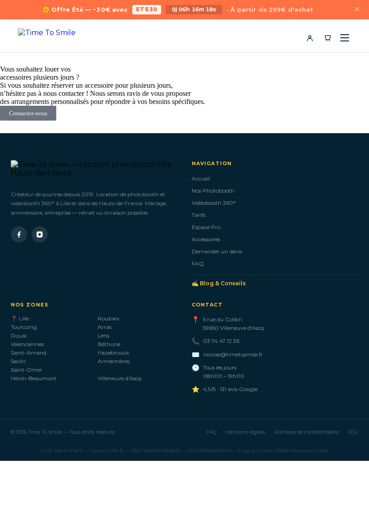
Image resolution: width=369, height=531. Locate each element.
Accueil (201, 178)
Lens (103, 335)
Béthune (109, 344)
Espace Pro (206, 227)
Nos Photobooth (213, 190)
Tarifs (199, 215)
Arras (105, 327)
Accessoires (206, 239)
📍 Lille (20, 318)
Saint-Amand (28, 352)
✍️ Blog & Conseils (219, 283)
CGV (353, 432)
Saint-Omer (26, 369)
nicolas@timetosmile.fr (233, 354)
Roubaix (108, 318)
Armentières (114, 361)
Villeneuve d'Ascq (119, 378)
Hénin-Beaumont (34, 378)
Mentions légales (245, 432)
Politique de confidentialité (306, 432)
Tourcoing (24, 327)
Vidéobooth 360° (214, 202)
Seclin (18, 361)
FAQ (198, 263)
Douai (19, 335)
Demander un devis (217, 251)
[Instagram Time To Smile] (40, 234)
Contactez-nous (28, 113)
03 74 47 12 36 (221, 341)
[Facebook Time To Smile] (19, 234)
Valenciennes (27, 344)
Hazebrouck (113, 352)
